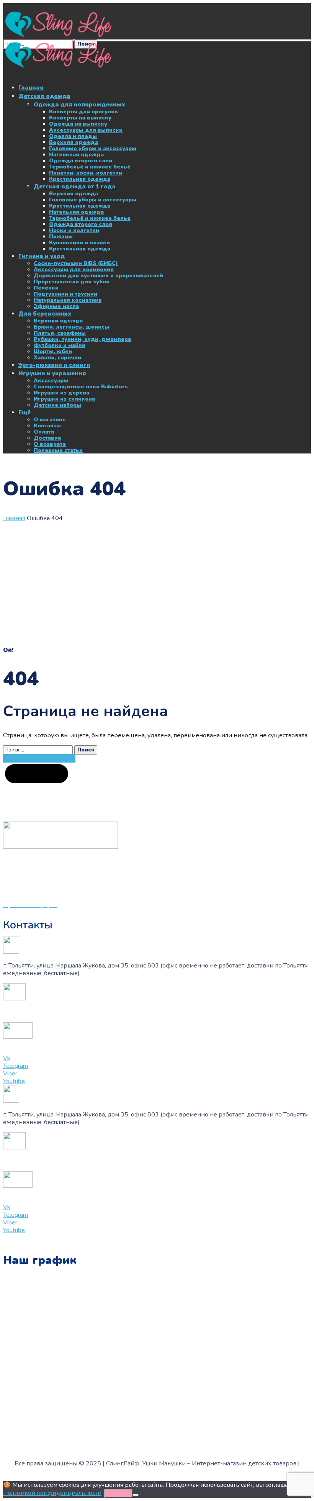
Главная (14, 518)
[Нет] (135, 1495)
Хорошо (118, 1493)
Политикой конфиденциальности (52, 1493)
